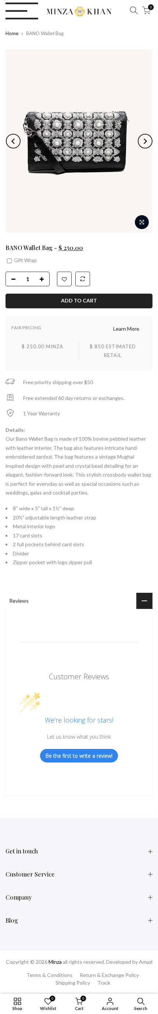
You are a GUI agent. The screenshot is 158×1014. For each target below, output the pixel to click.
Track (103, 983)
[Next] (145, 141)
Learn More (126, 329)
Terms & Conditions (49, 975)
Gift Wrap (25, 260)
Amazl (145, 962)
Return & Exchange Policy (109, 975)
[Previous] (13, 141)
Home (12, 33)
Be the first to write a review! (79, 755)
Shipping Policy (72, 983)
